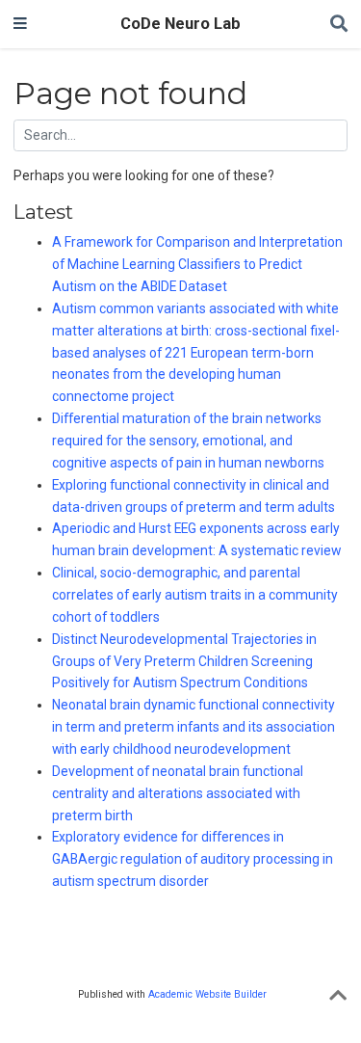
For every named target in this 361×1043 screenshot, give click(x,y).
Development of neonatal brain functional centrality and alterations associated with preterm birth (177, 793)
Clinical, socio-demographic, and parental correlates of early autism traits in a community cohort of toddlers (195, 595)
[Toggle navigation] (20, 24)
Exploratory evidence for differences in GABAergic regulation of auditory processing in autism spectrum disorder (192, 859)
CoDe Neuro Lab (180, 23)
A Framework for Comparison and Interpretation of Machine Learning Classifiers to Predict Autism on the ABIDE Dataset (197, 264)
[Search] (339, 24)
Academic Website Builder (207, 994)
